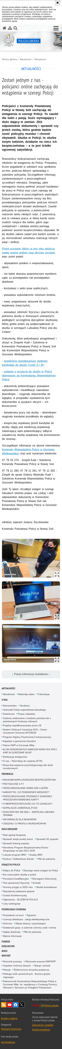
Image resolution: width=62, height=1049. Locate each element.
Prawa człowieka (26, 714)
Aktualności (26, 59)
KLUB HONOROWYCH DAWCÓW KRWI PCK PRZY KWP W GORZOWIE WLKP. (30, 751)
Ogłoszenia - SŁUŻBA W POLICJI (20, 899)
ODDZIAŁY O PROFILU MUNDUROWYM (24, 823)
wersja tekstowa (8, 1042)
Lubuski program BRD (14, 854)
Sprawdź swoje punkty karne (18, 839)
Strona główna (9, 59)
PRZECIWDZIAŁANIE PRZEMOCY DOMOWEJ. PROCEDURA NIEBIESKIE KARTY (28, 798)
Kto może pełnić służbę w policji (19, 874)
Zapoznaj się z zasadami (42, 1025)
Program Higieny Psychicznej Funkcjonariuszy (27, 737)
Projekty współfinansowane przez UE (22, 725)
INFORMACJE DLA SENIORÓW (19, 819)
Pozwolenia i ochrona (14, 909)
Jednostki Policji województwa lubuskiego (24, 709)
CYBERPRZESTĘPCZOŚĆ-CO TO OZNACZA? (27, 803)
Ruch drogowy (10, 829)
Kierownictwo (10, 705)
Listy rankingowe (12, 903)
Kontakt (37, 883)
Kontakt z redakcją (9, 1018)
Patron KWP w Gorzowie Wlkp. (19, 745)
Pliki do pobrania (46, 859)
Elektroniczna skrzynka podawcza (31, 969)
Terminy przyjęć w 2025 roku (18, 887)
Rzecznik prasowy (12, 961)
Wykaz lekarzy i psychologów (30, 923)
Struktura (25, 705)
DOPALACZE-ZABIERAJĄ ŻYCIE (20, 808)
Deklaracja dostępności (15, 756)
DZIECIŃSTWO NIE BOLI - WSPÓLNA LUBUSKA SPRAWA (28, 813)
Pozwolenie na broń (13, 915)
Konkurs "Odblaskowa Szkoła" (18, 859)
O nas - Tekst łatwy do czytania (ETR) (22, 761)
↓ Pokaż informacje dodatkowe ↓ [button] (31, 674)
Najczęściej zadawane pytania (18, 891)
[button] (56, 28)
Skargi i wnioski (42, 965)
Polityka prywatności (41, 1029)
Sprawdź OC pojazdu (47, 839)
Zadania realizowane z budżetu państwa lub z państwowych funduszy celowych (27, 720)
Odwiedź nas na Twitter (21, 1004)
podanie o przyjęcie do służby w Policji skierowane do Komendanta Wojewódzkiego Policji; (29, 375)
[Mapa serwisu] (10, 28)
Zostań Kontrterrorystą (15, 895)
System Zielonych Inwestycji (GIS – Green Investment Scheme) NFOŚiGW (25, 731)
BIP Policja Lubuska (50, 1005)
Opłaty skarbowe (12, 932)
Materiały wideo (26, 694)
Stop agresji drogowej (14, 835)
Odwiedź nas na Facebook (15, 1004)
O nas (5, 699)
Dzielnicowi (9, 714)
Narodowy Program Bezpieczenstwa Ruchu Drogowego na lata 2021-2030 (25, 849)
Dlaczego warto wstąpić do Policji (40, 870)
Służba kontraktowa (46, 887)
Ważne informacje (12, 936)
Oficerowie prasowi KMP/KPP (40, 961)
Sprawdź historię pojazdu (16, 843)
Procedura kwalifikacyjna (16, 878)
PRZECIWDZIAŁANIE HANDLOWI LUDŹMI (25, 788)
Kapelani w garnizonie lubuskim (19, 741)
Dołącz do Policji (11, 864)
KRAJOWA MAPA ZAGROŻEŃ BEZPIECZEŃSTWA (29, 779)
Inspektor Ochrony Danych (17, 965)
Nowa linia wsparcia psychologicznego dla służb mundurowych (28, 767)
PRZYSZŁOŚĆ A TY (13, 784)
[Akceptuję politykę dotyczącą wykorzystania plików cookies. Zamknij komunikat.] (57, 2)
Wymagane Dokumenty (44, 878)
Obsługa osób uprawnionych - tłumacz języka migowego (26, 975)
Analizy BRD (35, 854)
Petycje (7, 969)
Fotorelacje (44, 694)
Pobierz (6, 941)
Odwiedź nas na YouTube (9, 1004)
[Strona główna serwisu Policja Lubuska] (4, 28)
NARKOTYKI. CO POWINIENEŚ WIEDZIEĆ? (26, 792)
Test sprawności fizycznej (16, 883)
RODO (4, 951)
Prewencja (7, 774)
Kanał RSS (3, 1004)
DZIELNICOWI (8, 946)
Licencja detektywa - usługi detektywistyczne (26, 919)
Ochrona (7, 923)
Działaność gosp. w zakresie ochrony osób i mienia (29, 927)
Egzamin (31, 915)
